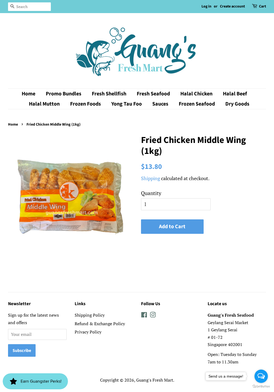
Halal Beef (235, 94)
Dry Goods (237, 104)
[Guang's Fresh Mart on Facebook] (144, 316)
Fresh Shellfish (109, 94)
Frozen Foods (85, 104)
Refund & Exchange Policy (100, 324)
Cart (262, 6)
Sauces (160, 104)
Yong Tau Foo (126, 104)
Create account (232, 6)
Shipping (150, 178)
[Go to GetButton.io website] (261, 386)
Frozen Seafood (197, 104)
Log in (206, 6)
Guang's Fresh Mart (154, 380)
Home (28, 94)
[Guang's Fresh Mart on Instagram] (153, 316)
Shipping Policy (90, 315)
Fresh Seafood (153, 94)
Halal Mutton (44, 104)
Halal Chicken (196, 94)
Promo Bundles (63, 94)
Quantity (151, 193)
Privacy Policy (88, 332)
